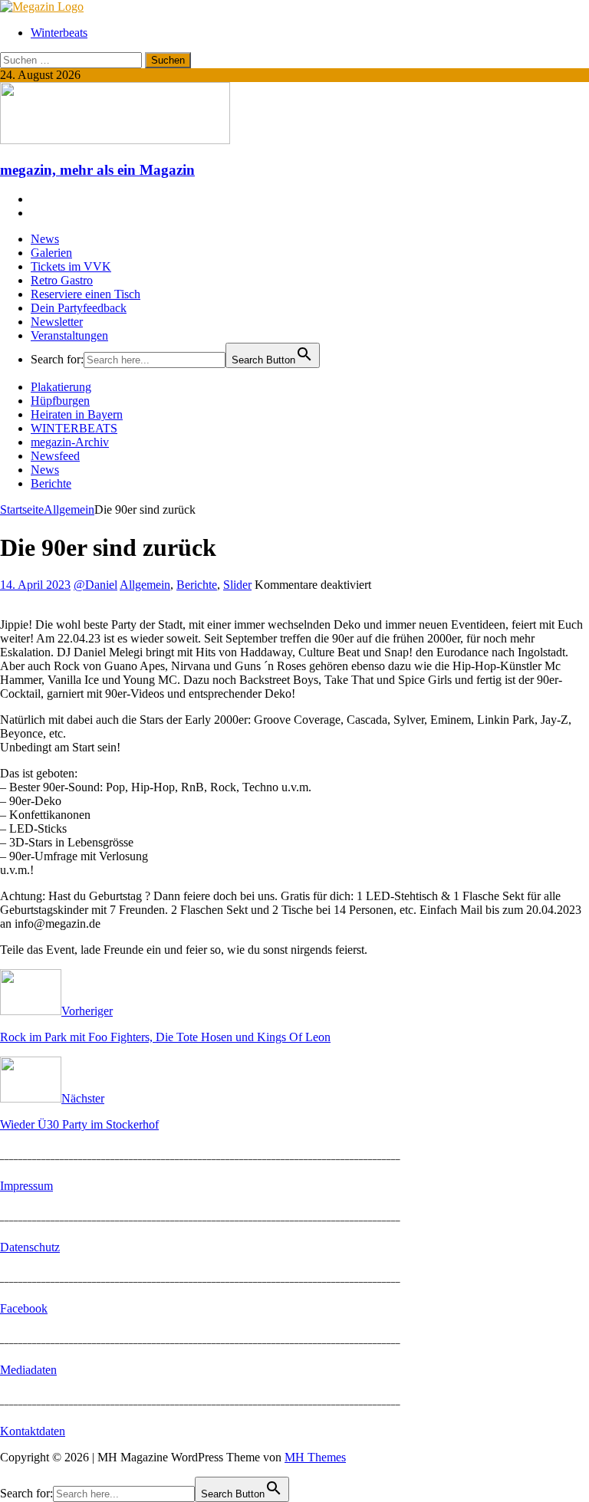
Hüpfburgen (60, 400)
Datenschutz (30, 1247)
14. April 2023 (35, 584)
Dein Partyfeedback (79, 307)
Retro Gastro (62, 280)
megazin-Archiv (70, 442)
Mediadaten (28, 1369)
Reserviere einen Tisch (85, 294)
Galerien (51, 252)
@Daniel (95, 584)
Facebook (24, 1308)
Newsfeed (55, 455)
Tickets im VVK (71, 266)
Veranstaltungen (69, 335)
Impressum (26, 1185)
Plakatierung (61, 386)
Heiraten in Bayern (77, 414)
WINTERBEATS (74, 428)
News (45, 238)
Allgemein (145, 584)
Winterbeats (59, 32)
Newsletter (57, 321)
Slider (237, 584)
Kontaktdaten (32, 1431)
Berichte (51, 483)
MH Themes (315, 1457)
